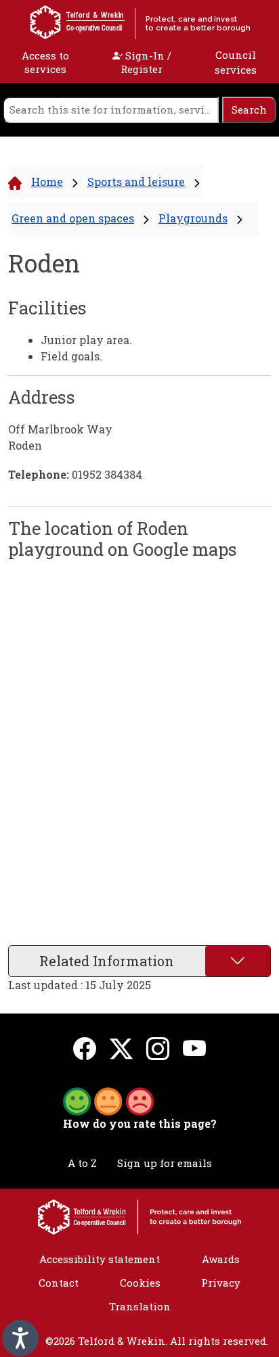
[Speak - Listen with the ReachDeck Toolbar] (20, 1338)
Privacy (220, 1282)
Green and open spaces (73, 218)
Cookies (140, 1282)
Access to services (45, 62)
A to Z (82, 1163)
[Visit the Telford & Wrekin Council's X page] (121, 1047)
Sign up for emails (164, 1163)
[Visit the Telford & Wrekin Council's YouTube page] (194, 1047)
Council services (236, 62)
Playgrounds (193, 218)
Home (47, 181)
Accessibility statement (99, 1259)
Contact (59, 1282)
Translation (140, 1306)
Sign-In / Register (146, 62)
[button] (108, 1100)
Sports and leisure (136, 181)
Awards (221, 1259)
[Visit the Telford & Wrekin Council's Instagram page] (158, 1047)
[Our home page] (139, 1215)
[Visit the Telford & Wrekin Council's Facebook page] (84, 1047)
